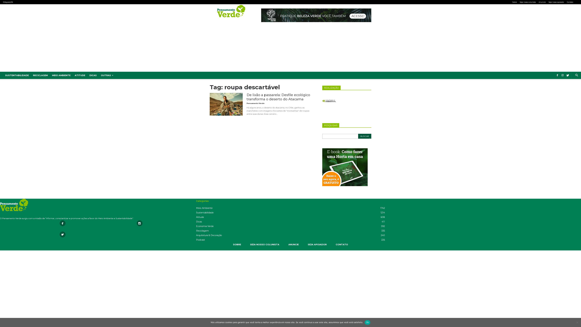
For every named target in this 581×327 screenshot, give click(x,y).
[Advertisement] (290, 49)
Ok (367, 322)
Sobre (514, 2)
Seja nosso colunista (528, 2)
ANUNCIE (293, 244)
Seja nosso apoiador (556, 2)
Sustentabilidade (17, 75)
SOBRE (237, 244)
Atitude (80, 75)
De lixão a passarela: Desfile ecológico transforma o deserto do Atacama (278, 97)
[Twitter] (567, 75)
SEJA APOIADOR (317, 244)
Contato (570, 2)
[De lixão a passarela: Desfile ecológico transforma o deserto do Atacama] (226, 104)
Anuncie (542, 2)
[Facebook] (557, 75)
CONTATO (342, 244)
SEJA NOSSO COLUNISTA (264, 244)
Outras (106, 75)
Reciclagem (40, 75)
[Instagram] (562, 75)
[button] (576, 75)
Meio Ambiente (61, 75)
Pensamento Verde (255, 103)
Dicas (93, 75)
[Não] (577, 322)
